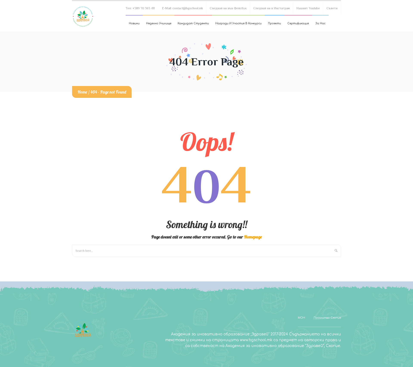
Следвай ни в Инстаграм (271, 8)
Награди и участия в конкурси (238, 23)
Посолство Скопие (327, 317)
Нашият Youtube (308, 8)
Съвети (332, 8)
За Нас (320, 23)
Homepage (253, 237)
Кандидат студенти (193, 23)
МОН (301, 317)
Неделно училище (158, 23)
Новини (134, 23)
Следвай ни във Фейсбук (228, 8)
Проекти (274, 23)
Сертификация (298, 23)
